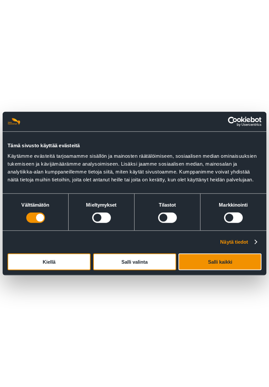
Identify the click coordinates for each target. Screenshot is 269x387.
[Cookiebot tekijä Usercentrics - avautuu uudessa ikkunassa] (232, 122)
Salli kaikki (220, 261)
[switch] (101, 218)
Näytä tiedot (234, 242)
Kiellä (49, 261)
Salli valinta (134, 261)
